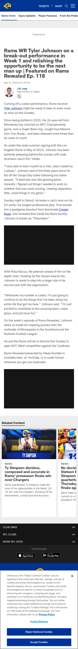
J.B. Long (22, 88)
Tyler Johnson (13, 108)
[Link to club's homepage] (7, 4)
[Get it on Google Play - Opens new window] (51, 557)
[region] (39, 609)
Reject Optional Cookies (39, 631)
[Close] (72, 576)
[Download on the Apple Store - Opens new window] (26, 556)
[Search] (66, 5)
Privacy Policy (47, 614)
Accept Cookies (39, 642)
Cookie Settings (39, 621)
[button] (39, 245)
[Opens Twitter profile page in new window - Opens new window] (19, 96)
